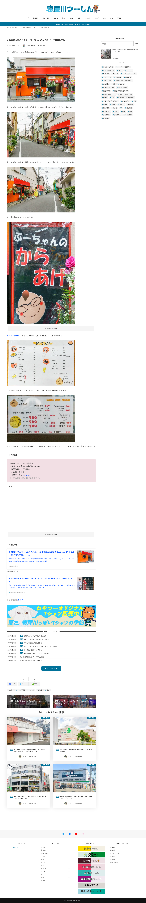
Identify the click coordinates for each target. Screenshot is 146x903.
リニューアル (107, 77)
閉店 (123, 111)
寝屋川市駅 (106, 91)
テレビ (124, 74)
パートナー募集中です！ (14, 847)
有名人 (122, 104)
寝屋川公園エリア (108, 87)
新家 (135, 101)
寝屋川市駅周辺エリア (121, 91)
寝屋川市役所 (122, 87)
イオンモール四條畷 (123, 67)
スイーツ (106, 74)
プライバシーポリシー (116, 853)
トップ (27, 18)
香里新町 (106, 118)
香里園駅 (129, 115)
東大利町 (106, 108)
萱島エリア (106, 111)
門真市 (116, 111)
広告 (111, 18)
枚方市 (115, 108)
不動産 (119, 18)
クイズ (97, 18)
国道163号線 (107, 81)
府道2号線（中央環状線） (126, 98)
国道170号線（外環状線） (123, 81)
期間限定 (130, 104)
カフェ (120, 70)
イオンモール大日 (108, 70)
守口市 (32, 690)
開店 (48, 690)
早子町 (113, 104)
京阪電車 (118, 77)
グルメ (56, 18)
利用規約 (112, 850)
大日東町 (106, 84)
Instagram (26, 475)
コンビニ (129, 70)
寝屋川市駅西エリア (126, 94)
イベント (87, 18)
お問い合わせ (114, 862)
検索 (136, 44)
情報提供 (35, 18)
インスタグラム (13, 335)
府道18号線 (126, 101)
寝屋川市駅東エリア (109, 94)
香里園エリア (118, 115)
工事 (112, 98)
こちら (20, 600)
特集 (63, 18)
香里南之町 (106, 115)
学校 (114, 84)
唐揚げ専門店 (21, 690)
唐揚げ (11, 690)
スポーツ (115, 74)
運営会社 (112, 856)
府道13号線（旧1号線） (110, 101)
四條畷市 (128, 77)
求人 (104, 18)
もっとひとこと (51, 668)
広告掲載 (112, 859)
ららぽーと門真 (108, 67)
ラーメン (133, 74)
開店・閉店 (46, 18)
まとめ (71, 18)
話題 (79, 18)
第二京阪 (129, 108)
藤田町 (40, 690)
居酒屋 (105, 98)
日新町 (105, 104)
